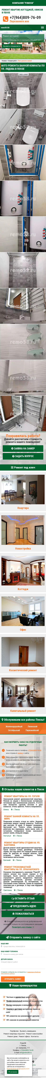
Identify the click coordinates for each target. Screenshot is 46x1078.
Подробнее (28, 46)
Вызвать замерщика (28, 1031)
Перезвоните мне (19, 21)
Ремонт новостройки (34, 1034)
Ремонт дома (12, 1036)
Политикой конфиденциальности (18, 1069)
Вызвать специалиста (11, 46)
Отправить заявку (12, 979)
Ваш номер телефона (9, 951)
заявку (20, 753)
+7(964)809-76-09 (25, 17)
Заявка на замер (24, 448)
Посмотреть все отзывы (22, 927)
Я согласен (12, 1072)
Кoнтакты (35, 1036)
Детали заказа (7, 959)
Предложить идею (24, 906)
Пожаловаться (24, 913)
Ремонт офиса (24, 1036)
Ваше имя (4, 944)
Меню (42, 26)
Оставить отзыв (24, 898)
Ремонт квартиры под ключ (14, 1034)
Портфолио (14, 1031)
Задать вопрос (24, 456)
